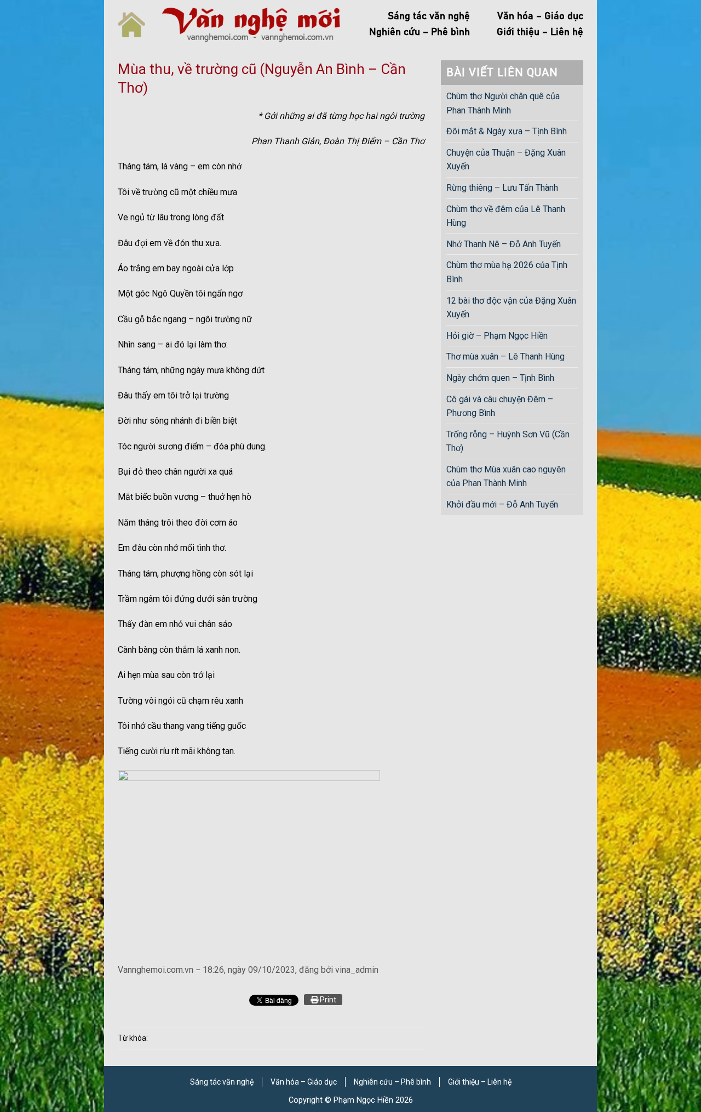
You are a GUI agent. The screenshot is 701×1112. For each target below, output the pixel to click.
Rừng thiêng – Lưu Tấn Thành (502, 188)
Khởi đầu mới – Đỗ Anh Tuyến (502, 504)
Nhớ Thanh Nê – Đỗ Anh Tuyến (503, 244)
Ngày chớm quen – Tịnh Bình (500, 378)
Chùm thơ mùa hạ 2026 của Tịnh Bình (506, 272)
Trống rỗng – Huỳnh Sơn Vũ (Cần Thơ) (508, 441)
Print (327, 999)
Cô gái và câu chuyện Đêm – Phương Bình (499, 406)
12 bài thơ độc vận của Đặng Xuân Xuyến (511, 307)
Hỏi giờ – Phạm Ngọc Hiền (497, 335)
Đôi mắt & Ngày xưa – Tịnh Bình (506, 131)
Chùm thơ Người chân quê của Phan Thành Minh (503, 103)
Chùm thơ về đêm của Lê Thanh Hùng (505, 216)
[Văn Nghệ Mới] (251, 24)
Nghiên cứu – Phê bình (419, 32)
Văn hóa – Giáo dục (540, 16)
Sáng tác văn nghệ (429, 16)
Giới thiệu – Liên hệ (540, 32)
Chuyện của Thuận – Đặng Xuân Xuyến (506, 159)
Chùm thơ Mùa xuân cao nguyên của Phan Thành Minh (506, 476)
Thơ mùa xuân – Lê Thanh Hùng (505, 356)
